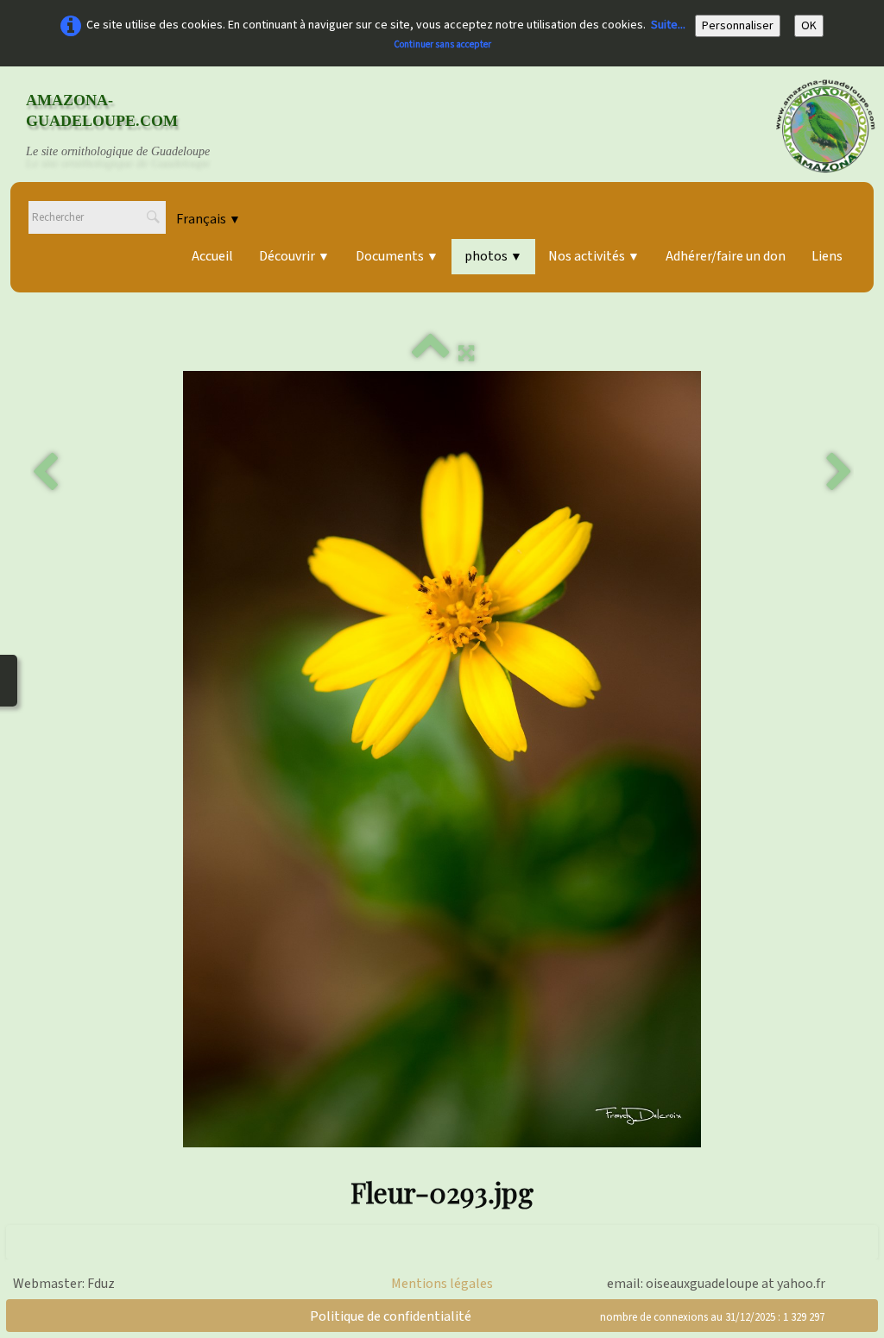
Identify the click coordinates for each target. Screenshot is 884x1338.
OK (809, 26)
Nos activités (594, 256)
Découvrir (294, 256)
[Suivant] (839, 472)
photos (493, 256)
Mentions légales (442, 1283)
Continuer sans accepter (442, 44)
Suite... (668, 25)
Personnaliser (738, 26)
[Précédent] (45, 472)
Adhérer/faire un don (726, 256)
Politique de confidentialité (390, 1316)
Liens (827, 256)
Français (208, 219)
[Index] (430, 353)
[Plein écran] (466, 353)
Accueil (212, 256)
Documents (397, 256)
